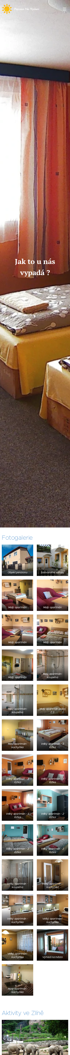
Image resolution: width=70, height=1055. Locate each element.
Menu (64, 9)
